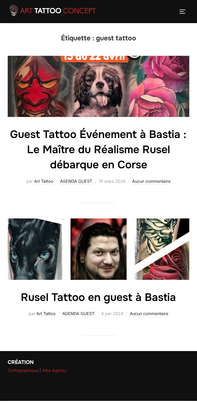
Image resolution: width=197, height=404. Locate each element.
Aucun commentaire (151, 181)
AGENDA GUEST (76, 181)
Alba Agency (54, 370)
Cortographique (23, 370)
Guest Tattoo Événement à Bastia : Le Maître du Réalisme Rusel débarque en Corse (98, 149)
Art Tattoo (43, 181)
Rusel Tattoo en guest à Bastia (98, 297)
